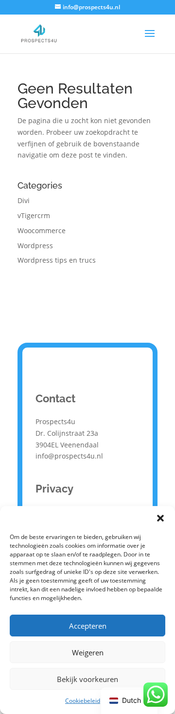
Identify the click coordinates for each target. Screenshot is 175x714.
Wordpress (35, 245)
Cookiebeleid (82, 701)
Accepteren (87, 626)
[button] (160, 518)
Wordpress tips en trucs (57, 260)
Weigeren (88, 652)
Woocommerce (42, 230)
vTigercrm (34, 215)
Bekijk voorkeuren (87, 679)
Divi (24, 200)
